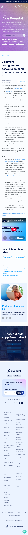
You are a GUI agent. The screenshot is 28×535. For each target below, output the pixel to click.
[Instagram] (10, 399)
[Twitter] (14, 399)
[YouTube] (17, 399)
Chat (15, 344)
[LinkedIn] (12, 399)
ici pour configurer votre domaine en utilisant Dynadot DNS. (14, 176)
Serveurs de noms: (18, 88)
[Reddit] (19, 399)
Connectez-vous (9, 91)
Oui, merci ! (7, 257)
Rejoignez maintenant (20, 392)
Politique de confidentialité (14, 515)
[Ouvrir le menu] (25, 6)
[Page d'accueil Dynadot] (2, 6)
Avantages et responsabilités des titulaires (14, 523)
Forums (14, 348)
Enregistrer (22, 81)
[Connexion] (15, 6)
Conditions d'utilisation (14, 517)
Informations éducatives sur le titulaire (14, 520)
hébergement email (13, 161)
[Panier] (20, 6)
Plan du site (19, 476)
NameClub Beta (20, 458)
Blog (14, 351)
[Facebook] (8, 399)
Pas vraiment (20, 257)
